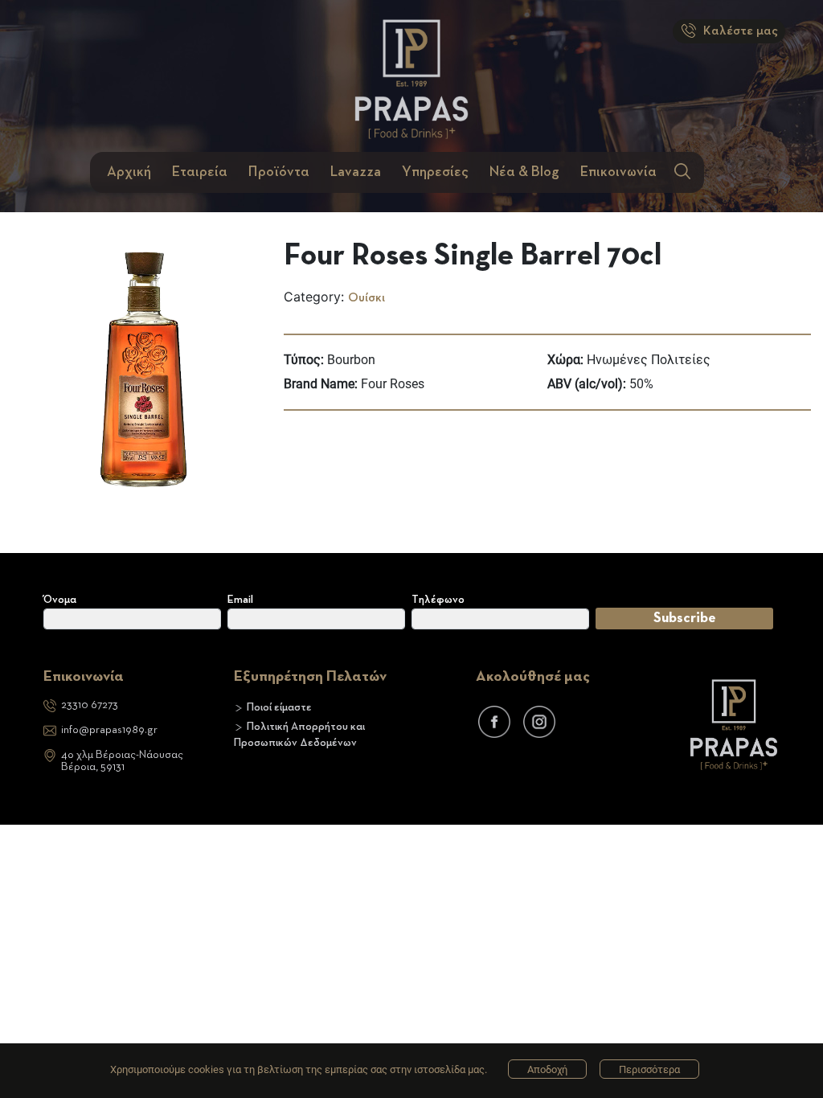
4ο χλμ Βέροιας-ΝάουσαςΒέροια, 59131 (122, 760)
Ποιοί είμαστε (279, 707)
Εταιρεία (199, 172)
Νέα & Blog (524, 172)
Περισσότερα (649, 1069)
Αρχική (129, 172)
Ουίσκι (366, 298)
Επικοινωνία (618, 172)
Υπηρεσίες (435, 172)
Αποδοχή (547, 1069)
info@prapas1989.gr (109, 729)
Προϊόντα (278, 172)
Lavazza (355, 172)
